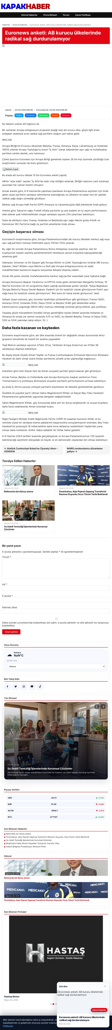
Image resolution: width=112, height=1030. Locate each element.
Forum (66, 15)
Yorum (6, 556)
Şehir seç (12, 661)
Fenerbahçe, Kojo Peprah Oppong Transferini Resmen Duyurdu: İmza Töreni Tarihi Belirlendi (47, 837)
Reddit (55, 115)
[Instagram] (23, 686)
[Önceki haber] (96, 706)
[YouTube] (32, 686)
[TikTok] (40, 686)
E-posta (7, 595)
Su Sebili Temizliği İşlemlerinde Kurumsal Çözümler (29, 840)
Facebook (31, 115)
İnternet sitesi (9, 607)
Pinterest (66, 115)
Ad (4, 584)
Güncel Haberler (29, 15)
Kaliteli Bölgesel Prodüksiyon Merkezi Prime (26, 846)
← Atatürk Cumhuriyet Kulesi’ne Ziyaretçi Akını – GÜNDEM (31, 450)
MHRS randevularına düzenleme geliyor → (85, 450)
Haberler (6, 25)
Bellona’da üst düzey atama (18, 834)
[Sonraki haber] (103, 706)
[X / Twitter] (15, 686)
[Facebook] (7, 686)
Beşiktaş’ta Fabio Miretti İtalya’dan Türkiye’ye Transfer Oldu (32, 843)
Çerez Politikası (83, 15)
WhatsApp (43, 115)
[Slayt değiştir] (51, 1004)
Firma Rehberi (50, 15)
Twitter (19, 115)
